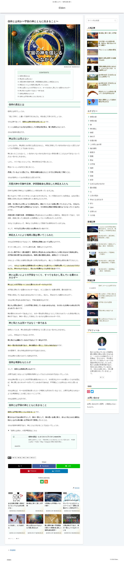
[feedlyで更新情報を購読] (42, 481)
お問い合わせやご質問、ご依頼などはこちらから (101, 405)
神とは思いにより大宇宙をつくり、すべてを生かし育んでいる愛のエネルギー (45, 87)
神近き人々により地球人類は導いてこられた (34, 85)
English (12, 550)
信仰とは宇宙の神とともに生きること (32, 96)
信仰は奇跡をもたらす (27, 93)
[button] (115, 21)
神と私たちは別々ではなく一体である (32, 90)
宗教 (20, 457)
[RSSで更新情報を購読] (46, 481)
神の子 (33, 457)
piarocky (102, 349)
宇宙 (15, 457)
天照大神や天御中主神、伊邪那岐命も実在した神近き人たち (39, 82)
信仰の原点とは (25, 76)
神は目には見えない (26, 79)
